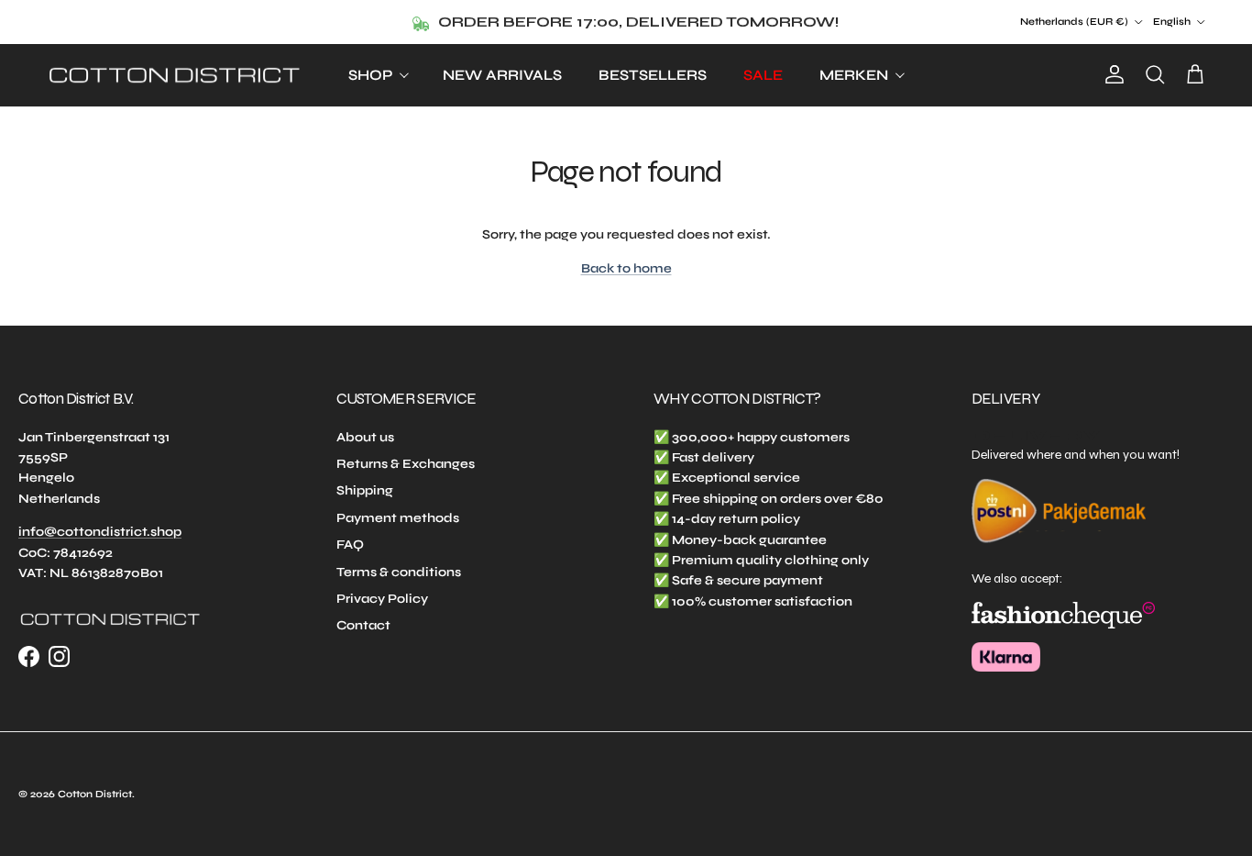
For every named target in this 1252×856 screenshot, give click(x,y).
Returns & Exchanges (405, 464)
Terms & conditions (398, 572)
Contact (363, 625)
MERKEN (853, 74)
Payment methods (397, 518)
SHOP (370, 74)
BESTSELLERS (653, 74)
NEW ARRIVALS (502, 74)
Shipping (364, 490)
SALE (763, 74)
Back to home (626, 268)
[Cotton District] (174, 75)
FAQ (350, 544)
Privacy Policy (382, 598)
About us (365, 437)
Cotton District (95, 794)
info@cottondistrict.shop (99, 531)
